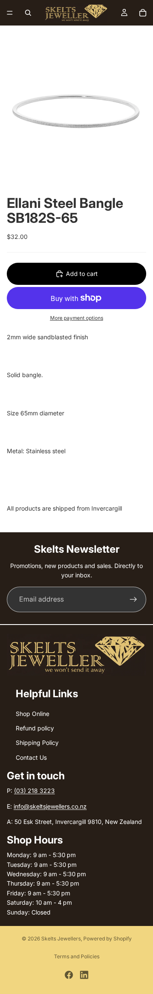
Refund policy (35, 728)
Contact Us (31, 757)
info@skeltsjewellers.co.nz (50, 806)
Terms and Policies (76, 956)
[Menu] (10, 13)
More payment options (76, 318)
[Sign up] (133, 599)
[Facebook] (69, 975)
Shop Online (32, 713)
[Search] (28, 12)
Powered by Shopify (107, 938)
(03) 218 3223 (34, 790)
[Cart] (142, 12)
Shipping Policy (37, 743)
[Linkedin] (84, 975)
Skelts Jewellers (61, 938)
